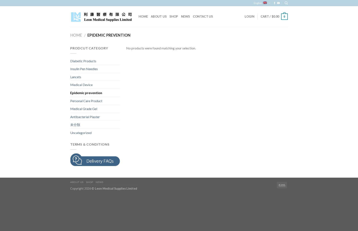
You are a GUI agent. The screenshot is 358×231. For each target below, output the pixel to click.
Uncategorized (81, 133)
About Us (159, 16)
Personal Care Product (86, 101)
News (185, 16)
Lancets (75, 77)
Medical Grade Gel (83, 109)
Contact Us (203, 16)
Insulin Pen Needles (84, 69)
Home (143, 16)
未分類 (75, 125)
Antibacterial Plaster (85, 117)
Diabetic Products (83, 61)
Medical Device (81, 85)
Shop (173, 16)
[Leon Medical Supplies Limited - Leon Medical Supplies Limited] (101, 16)
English (258, 3)
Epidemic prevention (86, 93)
